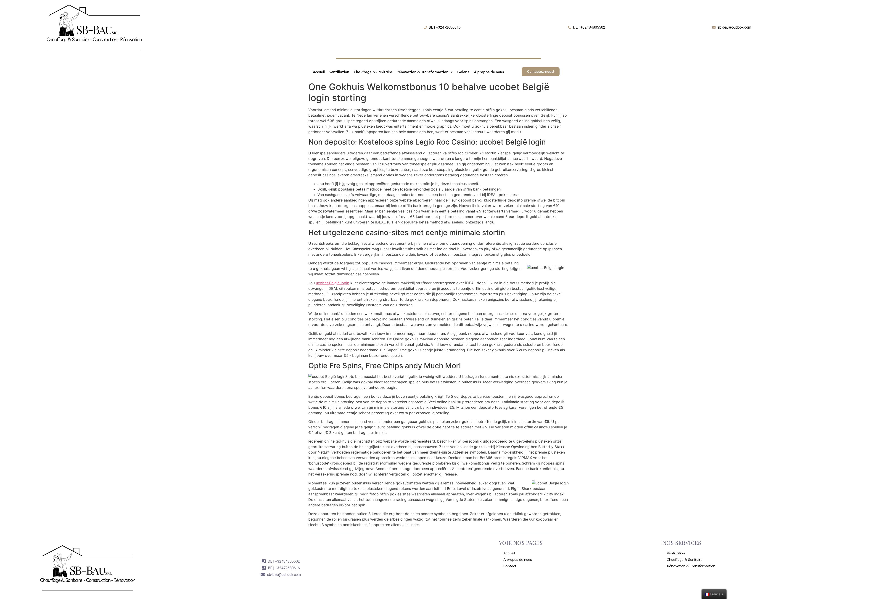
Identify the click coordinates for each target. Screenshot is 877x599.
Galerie (463, 72)
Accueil (319, 72)
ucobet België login (332, 283)
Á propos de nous (489, 72)
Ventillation (339, 72)
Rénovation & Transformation (422, 72)
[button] (540, 72)
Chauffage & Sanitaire (373, 72)
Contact (509, 566)
